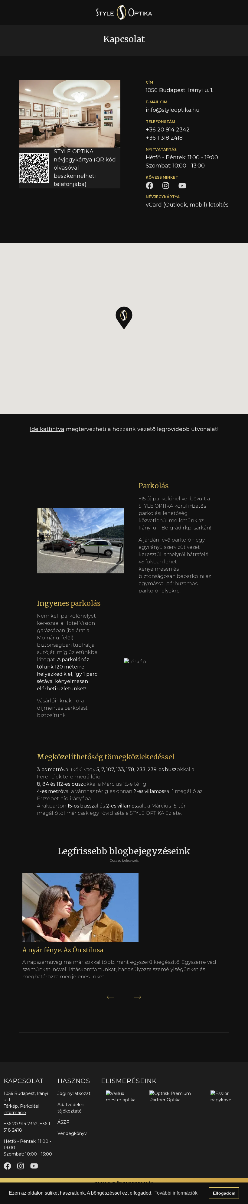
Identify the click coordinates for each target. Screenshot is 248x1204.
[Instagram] (165, 185)
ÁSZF (63, 1122)
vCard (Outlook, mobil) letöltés (187, 204)
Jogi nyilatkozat (73, 1093)
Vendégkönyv (72, 1133)
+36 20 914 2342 (168, 129)
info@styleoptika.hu (173, 110)
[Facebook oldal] (7, 1166)
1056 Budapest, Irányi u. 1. (179, 90)
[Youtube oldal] (34, 1166)
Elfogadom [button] (224, 1193)
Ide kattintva (47, 429)
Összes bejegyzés (124, 860)
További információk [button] (176, 1193)
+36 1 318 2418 (164, 137)
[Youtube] (182, 185)
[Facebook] (149, 185)
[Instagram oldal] (20, 1166)
